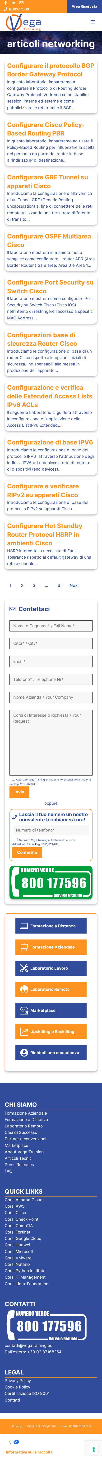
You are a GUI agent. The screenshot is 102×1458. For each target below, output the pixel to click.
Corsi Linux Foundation (26, 1283)
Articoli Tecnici (18, 1158)
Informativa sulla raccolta (29, 1452)
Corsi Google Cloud (23, 1238)
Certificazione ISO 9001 (27, 1393)
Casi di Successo (21, 1132)
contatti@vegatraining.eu (28, 1345)
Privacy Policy (18, 1380)
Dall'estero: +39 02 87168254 (33, 1352)
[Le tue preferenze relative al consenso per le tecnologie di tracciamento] (93, 1449)
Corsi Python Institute (25, 1270)
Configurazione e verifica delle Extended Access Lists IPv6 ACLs (50, 396)
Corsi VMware (18, 1258)
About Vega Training (24, 1152)
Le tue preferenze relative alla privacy (56, 1441)
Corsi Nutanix (17, 1264)
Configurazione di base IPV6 (50, 442)
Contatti (12, 1400)
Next (74, 585)
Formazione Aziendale (26, 1113)
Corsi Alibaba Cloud (24, 1199)
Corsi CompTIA (19, 1225)
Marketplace (16, 1145)
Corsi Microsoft (19, 1251)
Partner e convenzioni (25, 1138)
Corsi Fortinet (17, 1232)
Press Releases (19, 1164)
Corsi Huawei (17, 1245)
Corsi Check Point (21, 1219)
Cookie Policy (17, 1387)
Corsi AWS (15, 1206)
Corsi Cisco (15, 1212)
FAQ (8, 1171)
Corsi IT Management (25, 1277)
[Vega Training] (23, 22)
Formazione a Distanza (26, 1119)
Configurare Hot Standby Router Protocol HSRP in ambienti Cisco (44, 534)
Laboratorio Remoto (24, 1126)
